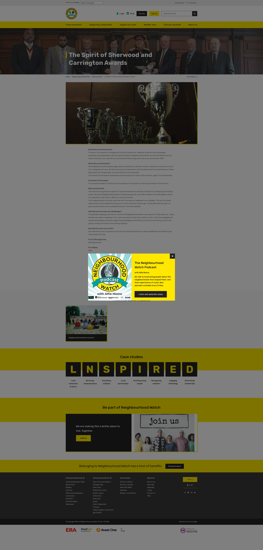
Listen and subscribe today (151, 294)
